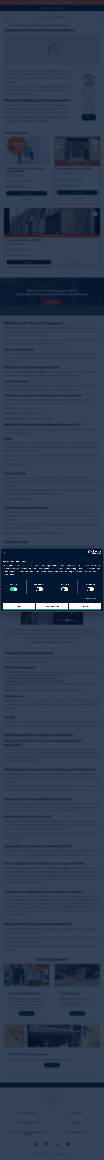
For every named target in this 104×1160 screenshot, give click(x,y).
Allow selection (52, 606)
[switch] (39, 589)
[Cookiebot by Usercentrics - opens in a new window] (90, 552)
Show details (90, 599)
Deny (19, 606)
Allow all (85, 606)
